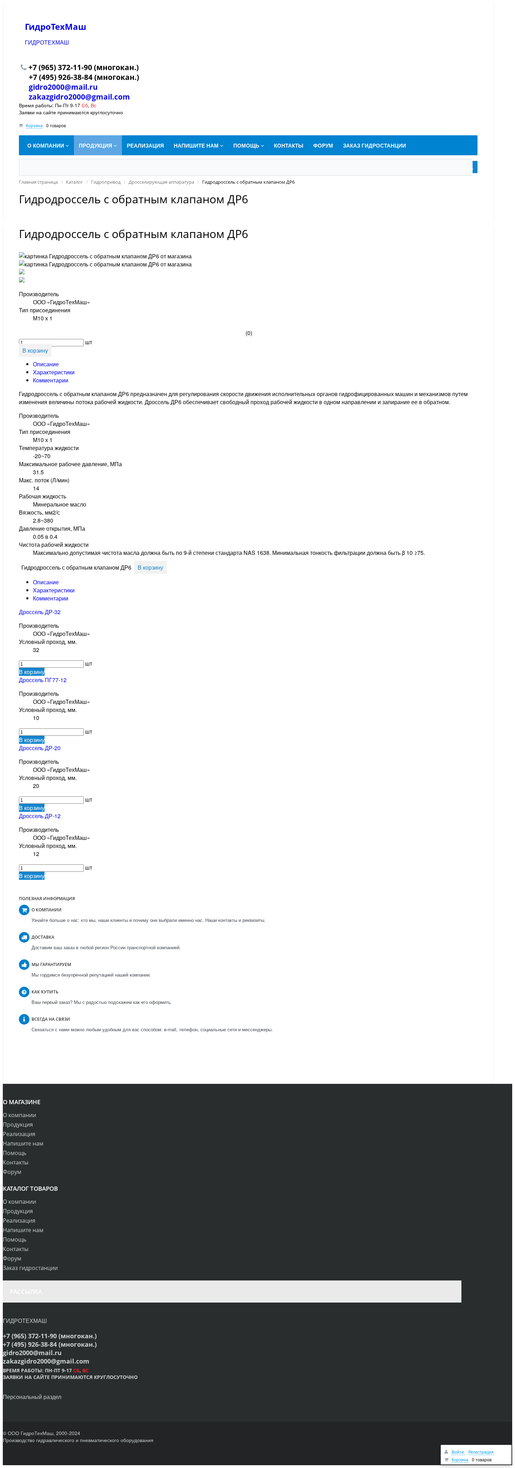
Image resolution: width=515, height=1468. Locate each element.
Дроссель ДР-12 (40, 816)
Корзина (34, 125)
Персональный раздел (32, 1397)
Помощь (14, 1153)
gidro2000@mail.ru (63, 87)
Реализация (19, 1134)
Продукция (18, 1124)
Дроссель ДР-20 (40, 748)
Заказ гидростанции (30, 1268)
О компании (19, 1115)
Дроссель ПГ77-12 (43, 680)
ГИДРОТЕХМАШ (47, 42)
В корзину (31, 672)
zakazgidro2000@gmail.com (79, 97)
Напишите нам (23, 1143)
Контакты (15, 1162)
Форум (12, 1172)
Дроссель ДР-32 (40, 612)
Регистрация (481, 1452)
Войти (458, 1452)
